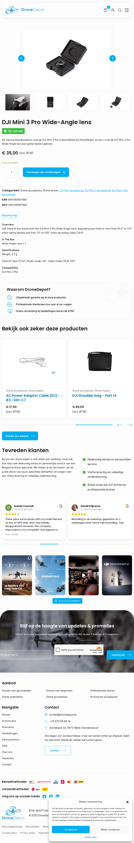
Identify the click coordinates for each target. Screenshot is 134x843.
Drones (6, 714)
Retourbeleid (32, 826)
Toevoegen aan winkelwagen (43, 172)
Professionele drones (102, 690)
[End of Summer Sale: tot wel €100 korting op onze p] (50, 575)
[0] (105, 10)
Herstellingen (10, 733)
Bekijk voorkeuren (110, 829)
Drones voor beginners (59, 690)
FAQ (4, 745)
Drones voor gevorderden (16, 690)
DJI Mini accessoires (72, 190)
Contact (7, 764)
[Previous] (21, 58)
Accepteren (71, 829)
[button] (127, 801)
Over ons (7, 752)
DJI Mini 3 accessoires (98, 190)
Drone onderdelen (12, 696)
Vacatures (8, 758)
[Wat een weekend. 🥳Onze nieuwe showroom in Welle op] (84, 575)
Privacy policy (91, 837)
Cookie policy (9, 832)
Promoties (8, 727)
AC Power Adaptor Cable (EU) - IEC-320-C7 (92, 397)
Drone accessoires (56, 696)
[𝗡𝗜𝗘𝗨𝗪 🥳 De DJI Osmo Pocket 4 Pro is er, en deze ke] (117, 575)
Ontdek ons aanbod (16, 436)
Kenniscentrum (11, 739)
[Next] (112, 58)
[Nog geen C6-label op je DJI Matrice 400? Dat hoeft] (17, 575)
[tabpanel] (93, 378)
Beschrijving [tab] (9, 215)
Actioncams (9, 720)
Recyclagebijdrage (12, 826)
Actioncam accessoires (103, 696)
